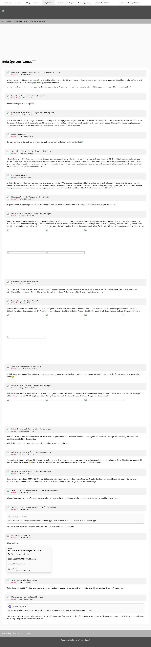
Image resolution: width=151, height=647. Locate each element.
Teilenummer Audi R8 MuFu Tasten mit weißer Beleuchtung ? (34, 490)
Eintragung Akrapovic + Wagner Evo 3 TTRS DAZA (30, 197)
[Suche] (145, 3)
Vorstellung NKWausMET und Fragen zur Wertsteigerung (32, 113)
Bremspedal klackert (19, 175)
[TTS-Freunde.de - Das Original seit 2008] (75, 12)
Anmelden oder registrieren (129, 3)
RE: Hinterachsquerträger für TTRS (24, 550)
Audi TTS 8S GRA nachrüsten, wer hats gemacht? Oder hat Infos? (35, 72)
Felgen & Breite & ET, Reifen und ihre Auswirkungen (31, 213)
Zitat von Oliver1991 (19, 517)
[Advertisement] (75, 40)
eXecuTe (12, 393)
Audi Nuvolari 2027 (18, 134)
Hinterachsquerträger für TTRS (22, 535)
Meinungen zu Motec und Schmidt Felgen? (27, 597)
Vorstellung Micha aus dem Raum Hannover (28, 96)
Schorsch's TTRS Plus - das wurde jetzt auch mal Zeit (31, 151)
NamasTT (14, 74)
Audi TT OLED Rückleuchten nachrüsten (26, 366)
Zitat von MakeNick (19, 606)
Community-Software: (75, 640)
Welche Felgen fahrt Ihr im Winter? (24, 282)
